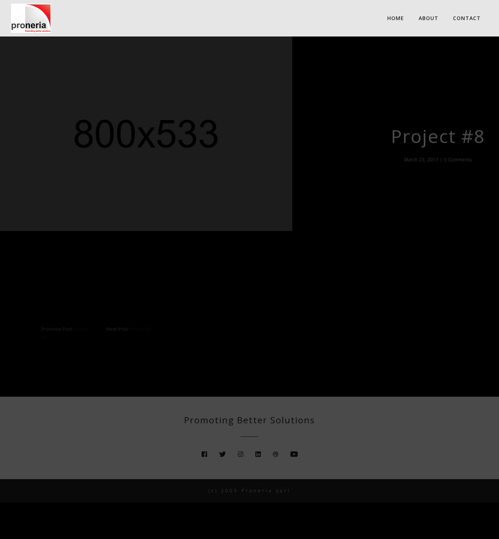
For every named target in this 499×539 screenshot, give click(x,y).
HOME (395, 18)
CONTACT (467, 18)
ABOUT (428, 18)
